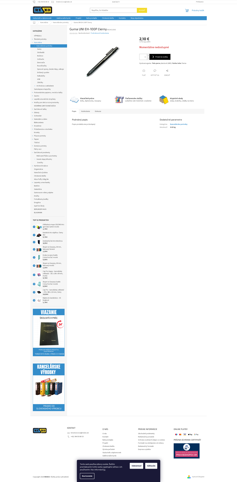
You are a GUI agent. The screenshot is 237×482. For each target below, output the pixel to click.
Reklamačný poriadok (146, 437)
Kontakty (116, 2)
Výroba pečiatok (109, 449)
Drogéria (37, 202)
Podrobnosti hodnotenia (100, 33)
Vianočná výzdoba (41, 172)
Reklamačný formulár (146, 446)
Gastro (36, 96)
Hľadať (142, 10)
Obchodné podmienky (146, 433)
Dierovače (41, 62)
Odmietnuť (136, 465)
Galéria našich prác (110, 456)
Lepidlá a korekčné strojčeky (45, 99)
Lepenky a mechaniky (42, 182)
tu (104, 469)
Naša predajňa (108, 440)
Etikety (36, 112)
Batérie (37, 186)
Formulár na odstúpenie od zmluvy (151, 443)
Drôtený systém (43, 72)
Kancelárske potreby (44, 46)
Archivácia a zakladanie (45, 86)
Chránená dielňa (40, 176)
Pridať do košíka (161, 57)
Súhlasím (151, 465)
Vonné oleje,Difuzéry (44, 159)
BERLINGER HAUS (40, 209)
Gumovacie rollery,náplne (43, 192)
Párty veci (37, 149)
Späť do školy (39, 206)
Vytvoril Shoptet (198, 477)
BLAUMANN (38, 212)
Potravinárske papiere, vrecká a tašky (48, 92)
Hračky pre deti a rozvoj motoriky (46, 102)
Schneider (38, 116)
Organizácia (38, 169)
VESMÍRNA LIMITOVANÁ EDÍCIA (45, 106)
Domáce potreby (40, 146)
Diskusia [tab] (98, 111)
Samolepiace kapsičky (42, 89)
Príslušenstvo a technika (43, 129)
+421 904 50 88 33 (77, 436)
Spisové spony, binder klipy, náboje (50, 69)
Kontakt (105, 437)
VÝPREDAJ (38, 36)
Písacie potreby (40, 136)
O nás (105, 433)
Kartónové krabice (41, 166)
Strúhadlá (40, 52)
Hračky (36, 196)
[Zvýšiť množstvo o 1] (148, 55)
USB (38, 79)
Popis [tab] (74, 111)
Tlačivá (36, 142)
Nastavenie (87, 476)
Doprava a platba (144, 449)
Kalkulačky (41, 76)
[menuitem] (42, 18)
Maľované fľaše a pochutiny (47, 156)
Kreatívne (37, 126)
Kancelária (38, 42)
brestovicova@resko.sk (80, 433)
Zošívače (40, 59)
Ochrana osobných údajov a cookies (151, 440)
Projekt (105, 443)
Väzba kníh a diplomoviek (112, 453)
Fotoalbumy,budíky (41, 199)
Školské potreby (40, 39)
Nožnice (40, 56)
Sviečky (40, 162)
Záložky (40, 82)
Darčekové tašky (40, 109)
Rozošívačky (42, 66)
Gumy (39, 49)
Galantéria (38, 189)
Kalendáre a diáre (40, 119)
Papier (36, 139)
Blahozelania (38, 122)
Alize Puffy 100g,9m (41, 179)
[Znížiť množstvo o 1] (148, 58)
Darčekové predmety (42, 152)
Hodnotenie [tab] (85, 111)
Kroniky (37, 132)
